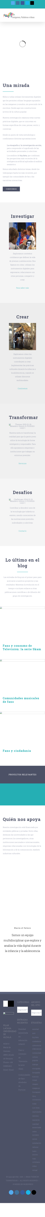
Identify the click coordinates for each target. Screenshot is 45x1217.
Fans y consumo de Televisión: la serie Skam (22, 624)
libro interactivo (36, 1098)
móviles (35, 1116)
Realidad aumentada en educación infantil (22, 1036)
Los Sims (36, 1108)
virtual (34, 1170)
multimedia (36, 1112)
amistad (35, 1029)
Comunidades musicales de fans (22, 676)
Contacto (22, 531)
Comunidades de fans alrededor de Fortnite (22, 1082)
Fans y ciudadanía (22, 729)
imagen (35, 1084)
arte (33, 1033)
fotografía (36, 1073)
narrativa (35, 1120)
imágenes (36, 1088)
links (34, 1104)
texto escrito (35, 1153)
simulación (36, 1143)
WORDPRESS (28, 1184)
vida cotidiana (36, 1160)
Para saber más (22, 288)
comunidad (36, 1053)
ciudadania (36, 1041)
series (34, 1139)
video (34, 1166)
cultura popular (35, 1058)
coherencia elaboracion (37, 1047)
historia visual (35, 1078)
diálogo (35, 1064)
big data (35, 1037)
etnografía (36, 1068)
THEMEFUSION (12, 1181)
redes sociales (35, 1133)
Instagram (36, 1092)
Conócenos (22, 388)
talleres (35, 1147)
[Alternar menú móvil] (41, 14)
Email (11, 1070)
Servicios (22, 463)
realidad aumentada (36, 1126)
